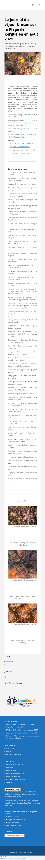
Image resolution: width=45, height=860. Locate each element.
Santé (8, 782)
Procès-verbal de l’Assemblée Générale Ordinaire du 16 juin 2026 (20, 726)
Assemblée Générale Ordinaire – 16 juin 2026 (22, 733)
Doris (25, 545)
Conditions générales (13, 825)
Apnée (8, 767)
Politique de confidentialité (15, 819)
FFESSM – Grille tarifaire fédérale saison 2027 (22, 730)
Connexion (10, 751)
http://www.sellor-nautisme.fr (20, 147)
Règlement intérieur (13, 822)
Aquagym (9, 770)
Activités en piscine (13, 764)
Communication (12, 776)
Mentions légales (12, 817)
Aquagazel (14, 44)
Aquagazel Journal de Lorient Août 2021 (22, 124)
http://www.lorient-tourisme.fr (20, 153)
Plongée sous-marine (13, 779)
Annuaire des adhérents (14, 754)
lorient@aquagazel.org (17, 137)
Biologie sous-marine (15, 46)
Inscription (10, 748)
